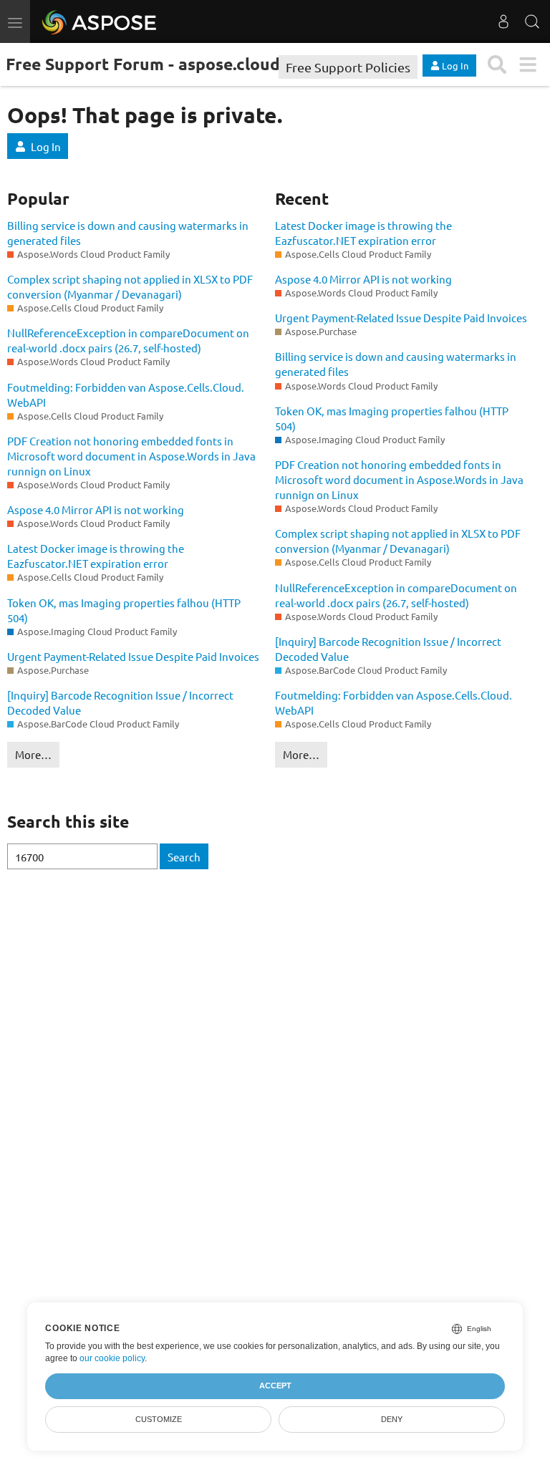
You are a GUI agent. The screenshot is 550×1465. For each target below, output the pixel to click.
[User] (503, 21)
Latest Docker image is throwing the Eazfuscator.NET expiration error (95, 555)
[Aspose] (100, 21)
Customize (158, 1419)
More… (33, 754)
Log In (46, 146)
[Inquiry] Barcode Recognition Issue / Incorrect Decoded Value (120, 702)
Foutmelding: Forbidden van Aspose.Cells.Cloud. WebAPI (125, 394)
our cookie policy (112, 1358)
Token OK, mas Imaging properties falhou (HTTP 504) (124, 610)
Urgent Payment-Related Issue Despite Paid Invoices (133, 656)
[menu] (527, 64)
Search (184, 857)
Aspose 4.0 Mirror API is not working (95, 509)
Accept (275, 1385)
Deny (391, 1419)
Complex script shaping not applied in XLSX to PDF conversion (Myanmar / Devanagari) (130, 286)
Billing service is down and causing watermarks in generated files (128, 232)
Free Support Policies (348, 66)
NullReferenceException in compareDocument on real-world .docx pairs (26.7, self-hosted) (128, 340)
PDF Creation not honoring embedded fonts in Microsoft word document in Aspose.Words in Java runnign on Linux (131, 456)
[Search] (532, 21)
